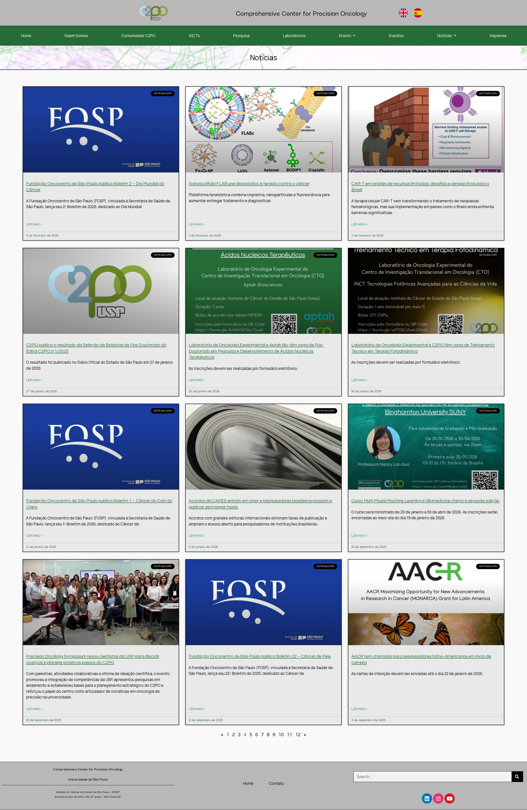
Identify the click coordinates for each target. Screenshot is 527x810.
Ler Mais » (34, 224)
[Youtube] (449, 798)
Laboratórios (294, 35)
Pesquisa (241, 35)
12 (298, 734)
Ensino (345, 35)
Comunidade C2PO (138, 35)
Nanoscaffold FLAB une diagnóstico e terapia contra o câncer (249, 184)
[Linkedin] (427, 798)
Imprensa (498, 35)
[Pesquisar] (517, 776)
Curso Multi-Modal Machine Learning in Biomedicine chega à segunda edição (425, 501)
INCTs (194, 35)
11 (289, 734)
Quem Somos (76, 35)
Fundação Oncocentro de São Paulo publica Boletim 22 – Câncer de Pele (260, 656)
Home (26, 35)
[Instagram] (438, 798)
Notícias (444, 35)
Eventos (396, 35)
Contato (276, 783)
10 (281, 734)
